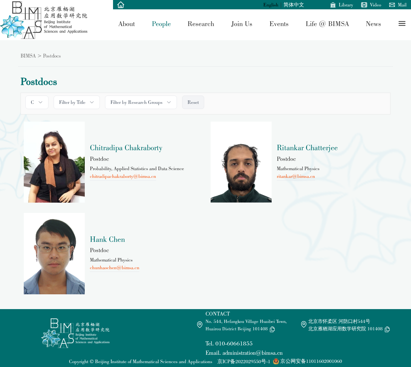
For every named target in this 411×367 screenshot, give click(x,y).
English (270, 5)
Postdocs (52, 55)
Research (201, 23)
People (161, 23)
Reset (193, 102)
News (373, 23)
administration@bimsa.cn (253, 352)
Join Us (241, 23)
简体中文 (294, 5)
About (126, 23)
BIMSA (28, 55)
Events (279, 23)
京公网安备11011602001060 (311, 361)
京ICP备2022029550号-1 (243, 361)
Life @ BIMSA (327, 23)
